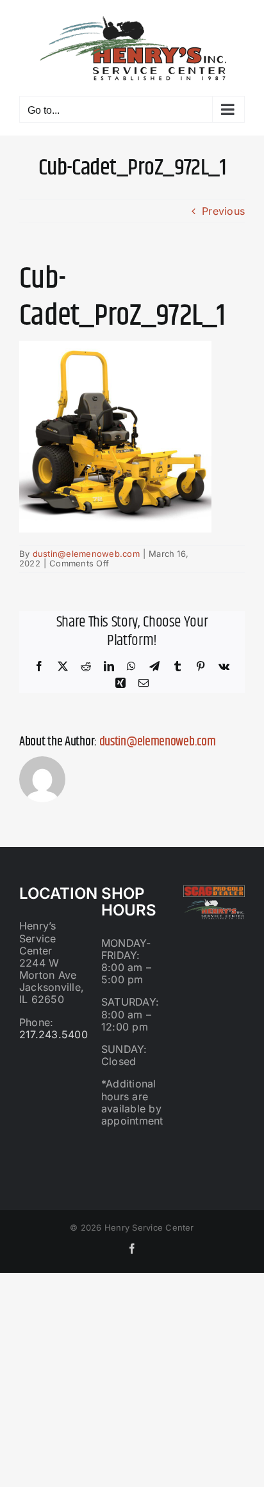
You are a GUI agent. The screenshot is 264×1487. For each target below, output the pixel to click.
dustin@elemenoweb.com (86, 554)
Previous (223, 211)
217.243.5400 (53, 1034)
